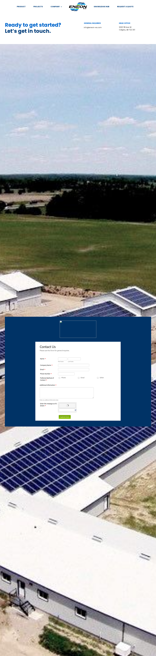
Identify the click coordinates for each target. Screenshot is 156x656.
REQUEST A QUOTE (125, 6)
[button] (56, 6)
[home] (78, 6)
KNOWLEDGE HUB (101, 6)
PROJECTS (38, 6)
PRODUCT (21, 6)
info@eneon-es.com (93, 27)
